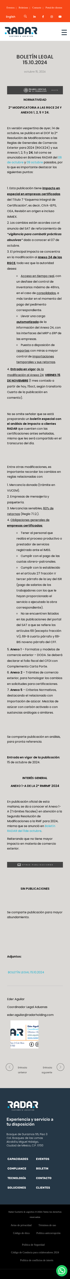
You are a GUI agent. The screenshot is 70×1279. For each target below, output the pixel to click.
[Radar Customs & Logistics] (28, 32)
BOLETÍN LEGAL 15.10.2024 (25, 972)
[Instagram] (52, 17)
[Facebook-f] (43, 17)
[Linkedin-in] (35, 17)
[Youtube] (60, 17)
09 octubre (35, 162)
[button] (61, 1270)
